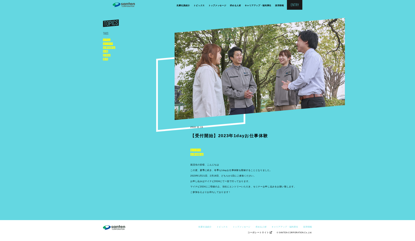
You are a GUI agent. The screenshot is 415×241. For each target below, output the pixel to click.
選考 (105, 59)
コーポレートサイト (259, 232)
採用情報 (279, 5)
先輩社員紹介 (183, 5)
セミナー (108, 43)
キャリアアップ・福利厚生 (258, 5)
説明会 (106, 55)
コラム (106, 40)
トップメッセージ (217, 5)
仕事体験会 (109, 47)
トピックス (199, 5)
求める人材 (235, 5)
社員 (105, 51)
